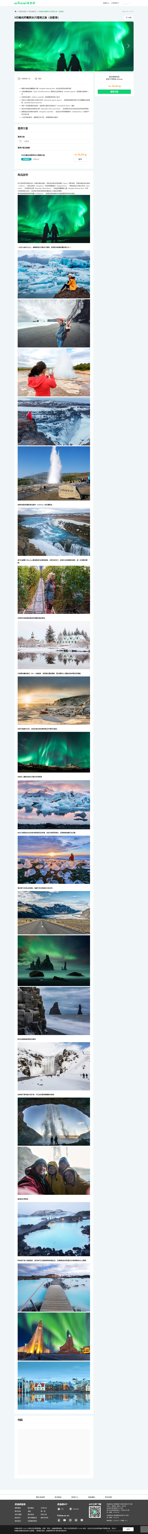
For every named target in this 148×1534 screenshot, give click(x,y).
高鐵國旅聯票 (32, 1521)
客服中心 (106, 3)
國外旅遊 (18, 1511)
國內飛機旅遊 (32, 1518)
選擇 (80, 159)
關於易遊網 (40, 1497)
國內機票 (31, 1508)
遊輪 (29, 1511)
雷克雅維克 (32, 11)
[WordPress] (76, 1520)
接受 (128, 1529)
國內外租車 (44, 1518)
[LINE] (82, 1520)
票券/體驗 (18, 1514)
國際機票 (18, 1508)
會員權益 (58, 1497)
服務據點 (91, 1497)
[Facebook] (59, 1520)
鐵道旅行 (18, 1518)
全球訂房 (44, 1508)
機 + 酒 (43, 1511)
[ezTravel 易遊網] (24, 3)
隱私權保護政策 (61, 1531)
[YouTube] (64, 1520)
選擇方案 (114, 92)
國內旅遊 (31, 1514)
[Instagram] (70, 1520)
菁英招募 (108, 1497)
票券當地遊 (22, 11)
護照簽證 (18, 1521)
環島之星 (44, 1514)
